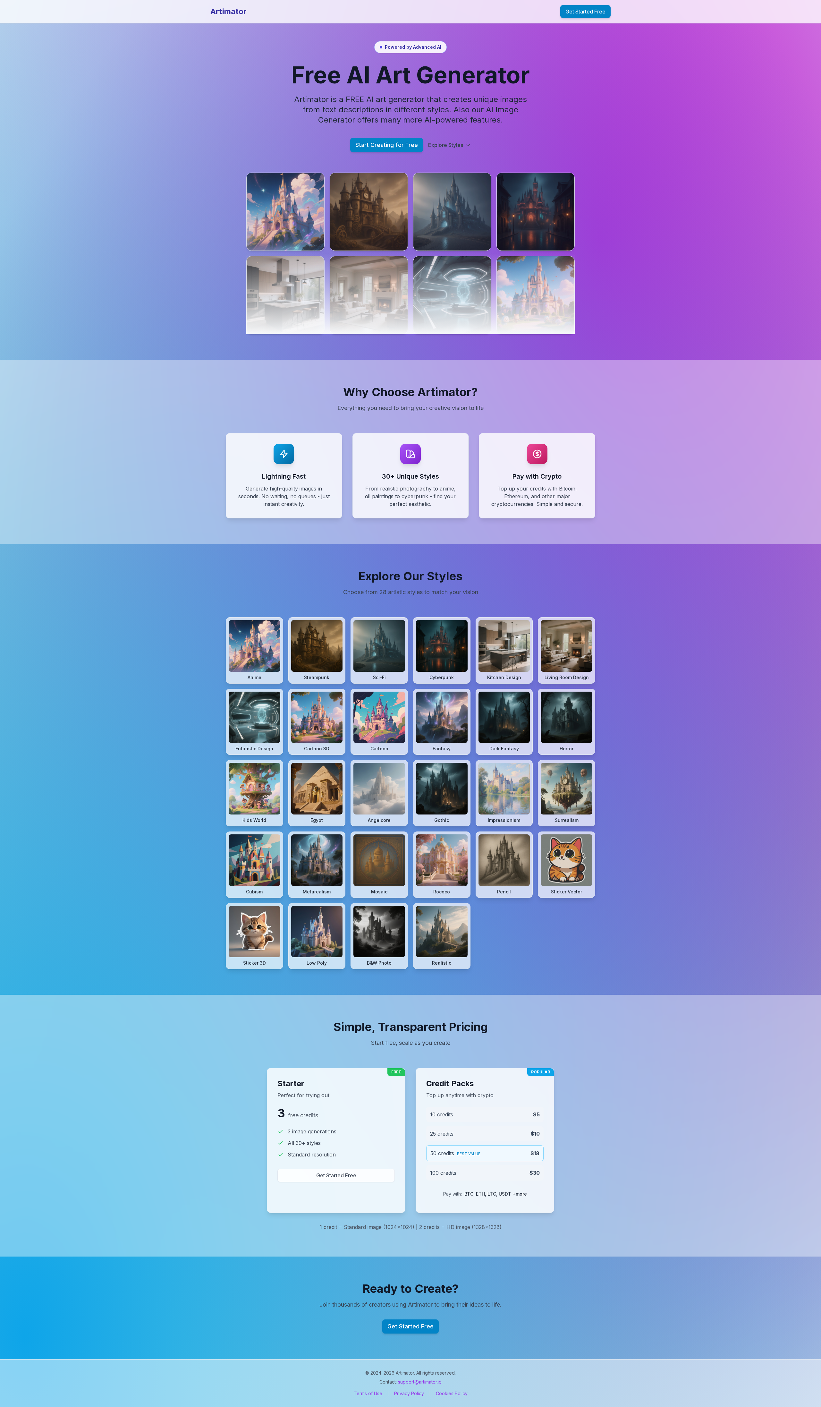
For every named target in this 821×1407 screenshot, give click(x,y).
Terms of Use (368, 1393)
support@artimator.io (420, 1382)
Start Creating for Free (386, 144)
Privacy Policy (409, 1393)
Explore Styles (445, 145)
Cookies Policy (452, 1393)
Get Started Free (585, 11)
